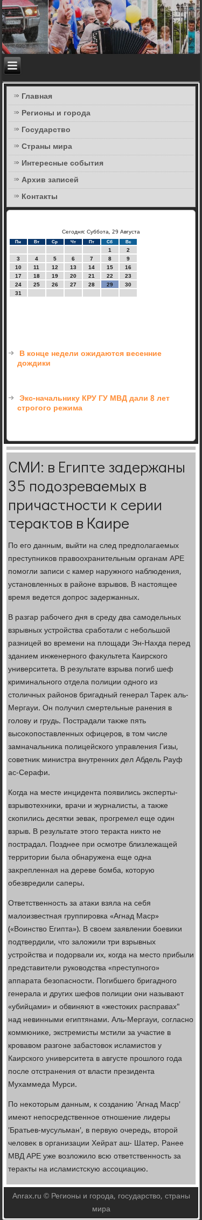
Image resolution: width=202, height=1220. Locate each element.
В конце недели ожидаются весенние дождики (89, 358)
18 (36, 276)
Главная (37, 96)
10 (18, 267)
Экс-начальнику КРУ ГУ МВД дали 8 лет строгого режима (93, 403)
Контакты (40, 196)
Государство (46, 130)
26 (55, 284)
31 (18, 293)
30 (128, 284)
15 (110, 267)
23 (128, 276)
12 (55, 267)
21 (91, 276)
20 (73, 276)
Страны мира (47, 146)
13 (73, 267)
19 (55, 276)
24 (18, 284)
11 (36, 267)
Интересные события (62, 163)
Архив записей (50, 180)
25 (36, 284)
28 (91, 284)
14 (91, 267)
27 (73, 284)
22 (110, 276)
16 (128, 267)
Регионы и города (56, 113)
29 (110, 284)
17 (18, 276)
